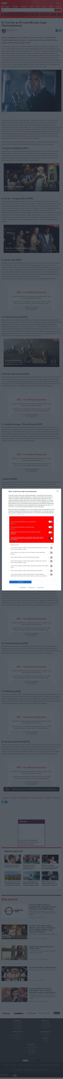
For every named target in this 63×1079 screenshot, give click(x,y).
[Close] (58, 491)
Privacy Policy (40, 587)
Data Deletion (23, 587)
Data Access (31, 587)
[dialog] (31, 539)
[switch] (51, 522)
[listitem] (31, 518)
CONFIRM (20, 582)
